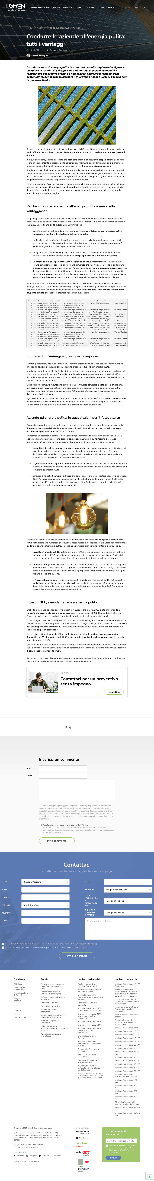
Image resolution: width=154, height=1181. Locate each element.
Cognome (6, 897)
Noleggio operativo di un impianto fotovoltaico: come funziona (53, 1028)
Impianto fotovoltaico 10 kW (127, 1031)
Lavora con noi (20, 1017)
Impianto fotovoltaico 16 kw (127, 1042)
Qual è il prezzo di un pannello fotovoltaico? (87, 985)
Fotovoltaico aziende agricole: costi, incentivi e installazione (126, 1022)
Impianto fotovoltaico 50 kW (127, 1064)
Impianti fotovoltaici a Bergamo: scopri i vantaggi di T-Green (90, 997)
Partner (17, 1014)
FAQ (145, 7)
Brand (79, 7)
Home (28, 28)
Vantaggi (91, 7)
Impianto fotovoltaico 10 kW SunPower (127, 985)
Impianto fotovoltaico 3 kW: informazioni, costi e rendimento (90, 1016)
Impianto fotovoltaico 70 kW (127, 1071)
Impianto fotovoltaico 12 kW (127, 1035)
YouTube (57, 1156)
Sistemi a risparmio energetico (49, 1011)
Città (87, 882)
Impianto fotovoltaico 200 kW (126, 1087)
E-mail (29, 776)
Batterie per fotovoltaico (51, 1006)
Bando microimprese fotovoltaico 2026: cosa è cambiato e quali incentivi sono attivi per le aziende (126, 993)
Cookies (23, 1162)
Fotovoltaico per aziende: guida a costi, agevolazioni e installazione (127, 1001)
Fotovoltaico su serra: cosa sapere (126, 1016)
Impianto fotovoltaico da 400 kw (127, 1109)
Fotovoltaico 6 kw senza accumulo (88, 1050)
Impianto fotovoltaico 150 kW (126, 1081)
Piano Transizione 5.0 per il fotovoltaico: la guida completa (126, 1009)
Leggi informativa (89, 944)
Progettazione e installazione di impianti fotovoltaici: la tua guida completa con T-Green (90, 1076)
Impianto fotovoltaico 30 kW (127, 1057)
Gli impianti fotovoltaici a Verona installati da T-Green (127, 1103)
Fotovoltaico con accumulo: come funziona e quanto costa (52, 986)
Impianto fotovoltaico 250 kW (126, 1092)
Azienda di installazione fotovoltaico (51, 1035)
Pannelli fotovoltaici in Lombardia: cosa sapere (51, 993)
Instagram (33, 1156)
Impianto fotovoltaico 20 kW (127, 1049)
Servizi (137, 7)
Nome (28, 768)
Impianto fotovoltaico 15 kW (127, 1038)
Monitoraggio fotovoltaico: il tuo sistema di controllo (53, 1016)
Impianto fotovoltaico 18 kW (127, 1045)
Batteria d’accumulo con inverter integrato (88, 1061)
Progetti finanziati (18, 1000)
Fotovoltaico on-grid (49, 1003)
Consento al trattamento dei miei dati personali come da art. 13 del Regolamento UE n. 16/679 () (51, 944)
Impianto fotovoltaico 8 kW (126, 1028)
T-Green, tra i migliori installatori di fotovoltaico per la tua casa (89, 1068)
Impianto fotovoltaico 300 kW (126, 1098)
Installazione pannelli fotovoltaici (50, 1022)
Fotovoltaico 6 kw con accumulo (87, 1004)
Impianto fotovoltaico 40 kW (127, 1061)
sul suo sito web (68, 620)
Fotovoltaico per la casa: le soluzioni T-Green (89, 991)
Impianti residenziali (39, 7)
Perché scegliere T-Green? (21, 994)
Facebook (20, 1156)
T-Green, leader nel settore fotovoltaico (53, 998)
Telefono (6, 913)
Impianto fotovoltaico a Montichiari (88, 1056)
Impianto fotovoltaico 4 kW (89, 1022)
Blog (101, 7)
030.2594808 (38, 1145)
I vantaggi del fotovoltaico (19, 989)
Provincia (89, 889)
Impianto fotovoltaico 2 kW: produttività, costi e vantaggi (90, 1009)
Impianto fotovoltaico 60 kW (127, 1068)
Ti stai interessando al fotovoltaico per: (91, 900)
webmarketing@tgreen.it (28, 1147)
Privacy (16, 1162)
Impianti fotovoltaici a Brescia (87, 1037)
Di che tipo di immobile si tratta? (90, 912)
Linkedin (45, 1156)
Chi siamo (127, 7)
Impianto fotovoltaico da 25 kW (127, 1053)
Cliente (5, 882)
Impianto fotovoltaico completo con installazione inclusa (89, 1044)
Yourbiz (36, 1162)
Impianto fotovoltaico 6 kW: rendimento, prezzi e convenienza (90, 1030)
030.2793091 (26, 1145)
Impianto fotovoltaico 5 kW (89, 1025)
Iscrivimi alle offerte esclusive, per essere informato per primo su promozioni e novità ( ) (46, 947)
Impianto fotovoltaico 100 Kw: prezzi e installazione (126, 1076)
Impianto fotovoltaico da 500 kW (127, 1114)
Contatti (112, 7)
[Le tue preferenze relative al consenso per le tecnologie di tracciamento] (150, 1177)
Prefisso (6, 905)
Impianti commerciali (62, 7)
